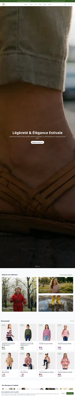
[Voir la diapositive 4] (39, 266)
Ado (36, 4)
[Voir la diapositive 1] (35, 266)
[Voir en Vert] (4, 347)
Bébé (45, 4)
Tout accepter (70, 393)
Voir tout (72, 321)
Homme (25, 4)
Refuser (63, 393)
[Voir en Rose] (2, 347)
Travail (49, 4)
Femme (31, 4)
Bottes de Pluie (43, 308)
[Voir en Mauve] (39, 347)
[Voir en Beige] (2, 374)
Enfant (40, 4)
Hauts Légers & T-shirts (45, 290)
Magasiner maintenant (37, 144)
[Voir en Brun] (39, 374)
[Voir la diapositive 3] (38, 266)
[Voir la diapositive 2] (36, 266)
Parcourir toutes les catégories (66, 274)
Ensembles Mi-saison (8, 308)
